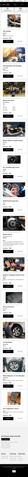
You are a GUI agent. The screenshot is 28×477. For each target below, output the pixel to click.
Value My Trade (13, 458)
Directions (20, 460)
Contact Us (6, 439)
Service (3, 454)
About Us (20, 456)
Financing (13, 454)
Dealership (21, 454)
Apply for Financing (14, 456)
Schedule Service (4, 456)
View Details (5, 38)
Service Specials (4, 458)
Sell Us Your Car (13, 460)
